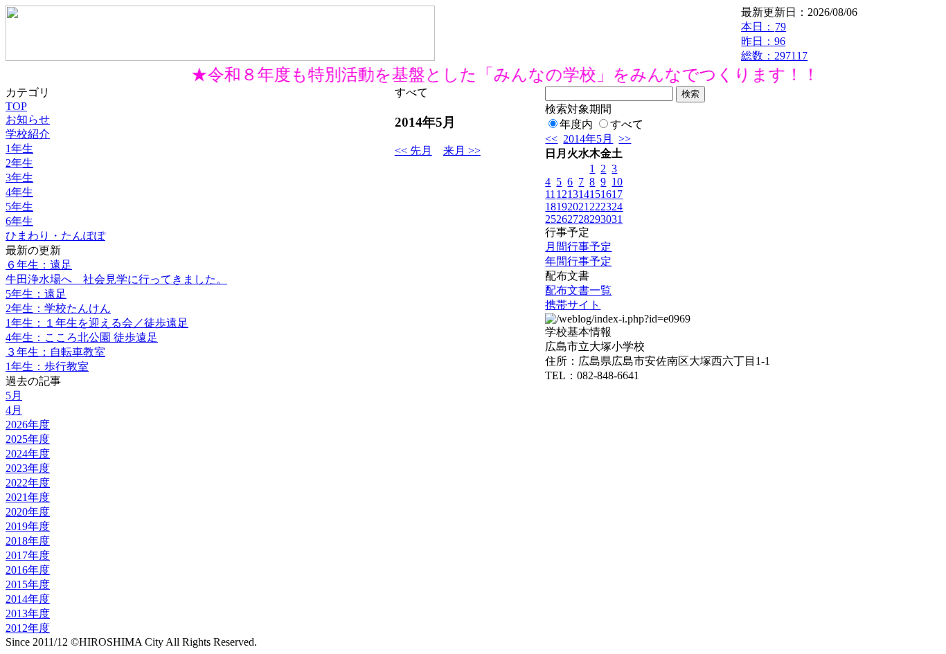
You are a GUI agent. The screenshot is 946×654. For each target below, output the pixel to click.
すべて (626, 124)
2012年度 (28, 628)
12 (561, 194)
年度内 (576, 124)
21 (583, 206)
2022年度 (28, 483)
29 (594, 219)
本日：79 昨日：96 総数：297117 (774, 41)
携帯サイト (572, 305)
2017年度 (28, 555)
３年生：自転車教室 (55, 352)
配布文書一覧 (578, 290)
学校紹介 (28, 134)
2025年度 (28, 439)
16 (606, 194)
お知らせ (28, 119)
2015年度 (28, 584)
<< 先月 (413, 150)
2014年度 (28, 599)
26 (561, 219)
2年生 (19, 163)
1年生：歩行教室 (47, 366)
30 (606, 219)
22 (594, 206)
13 (572, 194)
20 (572, 206)
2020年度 (28, 512)
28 (583, 219)
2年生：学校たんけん (58, 308)
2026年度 (28, 424)
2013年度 (28, 613)
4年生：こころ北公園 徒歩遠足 (82, 337)
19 (561, 206)
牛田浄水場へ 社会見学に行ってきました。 (116, 279)
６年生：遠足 (39, 265)
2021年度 (28, 497)
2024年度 (28, 454)
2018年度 (28, 541)
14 (583, 194)
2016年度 (28, 570)
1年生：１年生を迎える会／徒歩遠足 (97, 323)
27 (572, 219)
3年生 (19, 177)
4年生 (19, 192)
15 (594, 194)
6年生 (19, 221)
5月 (14, 395)
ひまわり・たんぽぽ (55, 236)
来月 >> (462, 150)
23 (606, 206)
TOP (16, 106)
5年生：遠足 (36, 294)
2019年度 (28, 526)
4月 (14, 410)
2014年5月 (588, 139)
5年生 (19, 206)
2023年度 (28, 468)
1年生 (19, 148)
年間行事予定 (578, 261)
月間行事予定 (578, 247)
